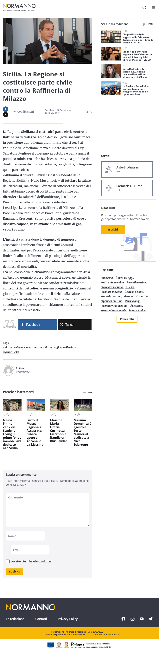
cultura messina (112, 292)
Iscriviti (113, 229)
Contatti (41, 619)
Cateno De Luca (134, 292)
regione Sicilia (11, 352)
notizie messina (112, 296)
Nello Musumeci (23, 347)
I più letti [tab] (147, 24)
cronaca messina (113, 287)
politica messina (112, 301)
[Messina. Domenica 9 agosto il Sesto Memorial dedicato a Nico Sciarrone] (83, 405)
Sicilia (130, 287)
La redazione (15, 619)
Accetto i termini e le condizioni (31, 561)
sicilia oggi (133, 301)
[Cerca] (144, 7)
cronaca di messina (137, 296)
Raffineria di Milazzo (65, 347)
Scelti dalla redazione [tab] (114, 24)
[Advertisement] (127, 126)
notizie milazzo (43, 347)
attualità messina (113, 282)
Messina (108, 278)
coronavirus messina (115, 305)
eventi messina (137, 282)
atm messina (138, 310)
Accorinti (137, 305)
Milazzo (7, 347)
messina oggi (125, 278)
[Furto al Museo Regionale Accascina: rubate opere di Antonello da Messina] (36, 405)
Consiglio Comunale (114, 310)
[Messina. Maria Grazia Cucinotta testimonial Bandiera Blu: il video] (59, 405)
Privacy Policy (68, 619)
